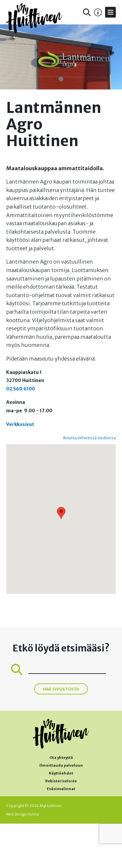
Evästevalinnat (61, 788)
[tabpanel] (61, 56)
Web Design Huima (22, 814)
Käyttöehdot (61, 773)
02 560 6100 (20, 389)
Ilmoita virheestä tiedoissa (89, 438)
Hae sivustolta (61, 688)
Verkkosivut (20, 424)
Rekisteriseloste (61, 781)
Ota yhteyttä (61, 757)
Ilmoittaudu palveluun (61, 765)
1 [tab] (61, 78)
